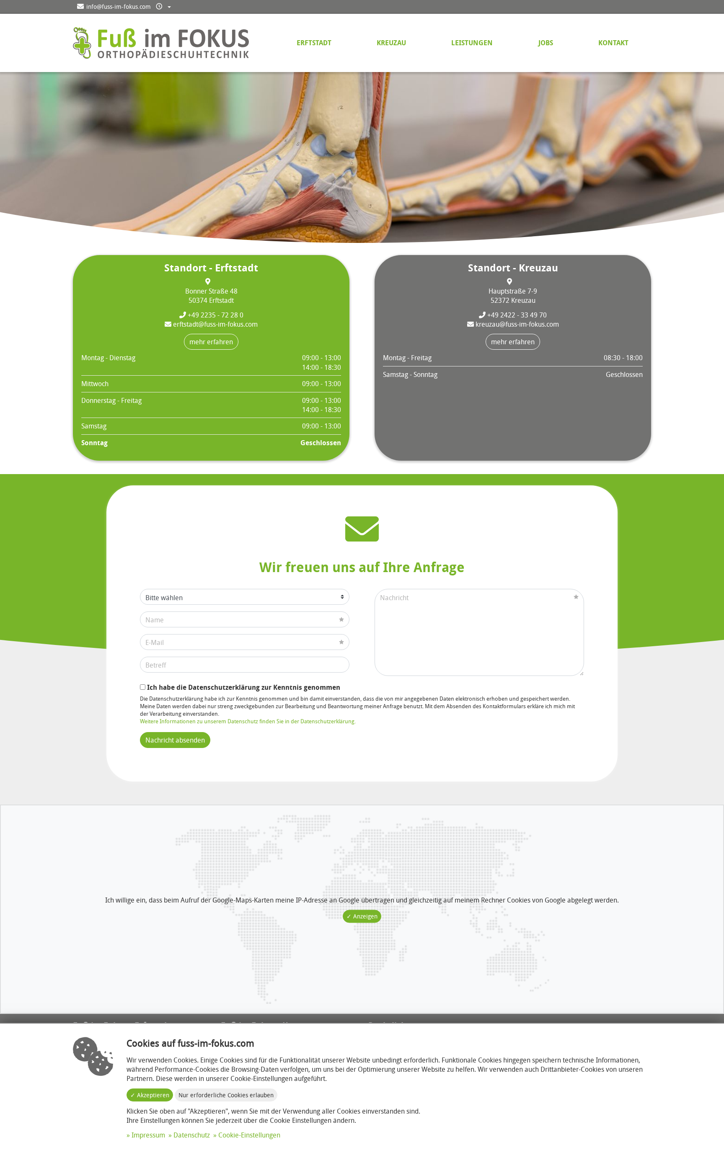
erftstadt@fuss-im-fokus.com (214, 324)
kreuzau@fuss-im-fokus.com (516, 324)
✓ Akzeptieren (149, 1095)
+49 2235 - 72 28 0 (214, 315)
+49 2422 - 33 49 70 (516, 315)
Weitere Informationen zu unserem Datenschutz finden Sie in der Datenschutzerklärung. (248, 721)
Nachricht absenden (175, 740)
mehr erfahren (211, 341)
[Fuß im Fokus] (161, 42)
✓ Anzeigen (362, 917)
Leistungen (472, 42)
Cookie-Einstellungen (249, 1135)
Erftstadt (314, 42)
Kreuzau (391, 42)
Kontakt (613, 42)
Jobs (545, 42)
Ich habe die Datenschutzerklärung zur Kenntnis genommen (242, 687)
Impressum (148, 1135)
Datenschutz (191, 1135)
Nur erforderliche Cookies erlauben (226, 1095)
